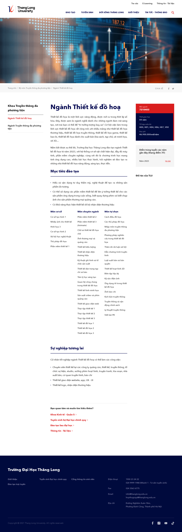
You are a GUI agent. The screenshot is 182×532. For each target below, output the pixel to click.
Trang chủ (12, 88)
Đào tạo (70, 12)
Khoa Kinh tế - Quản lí (62, 414)
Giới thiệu (133, 12)
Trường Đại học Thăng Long (34, 469)
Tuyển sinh (87, 12)
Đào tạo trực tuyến (16, 484)
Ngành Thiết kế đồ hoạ (20, 118)
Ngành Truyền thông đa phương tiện (24, 127)
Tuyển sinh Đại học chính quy (53, 479)
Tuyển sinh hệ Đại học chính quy (68, 420)
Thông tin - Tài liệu (165, 3)
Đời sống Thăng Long (111, 12)
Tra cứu (134, 3)
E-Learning (147, 3)
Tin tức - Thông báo (156, 12)
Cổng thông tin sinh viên (82, 479)
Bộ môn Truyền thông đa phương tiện (35, 88)
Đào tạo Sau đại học (61, 425)
